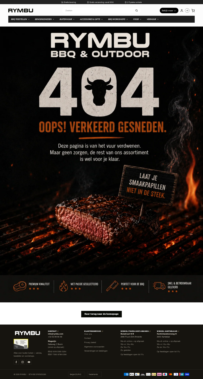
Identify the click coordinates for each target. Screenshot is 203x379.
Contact (87, 338)
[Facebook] (16, 362)
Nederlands (93, 374)
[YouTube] (28, 362)
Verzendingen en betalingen (96, 350)
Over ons (88, 333)
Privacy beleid (90, 342)
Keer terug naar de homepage (101, 314)
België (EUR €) (75, 374)
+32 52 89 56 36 (55, 336)
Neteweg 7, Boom (55, 344)
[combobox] (101, 10)
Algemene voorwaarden (94, 346)
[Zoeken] (136, 10)
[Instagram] (22, 362)
